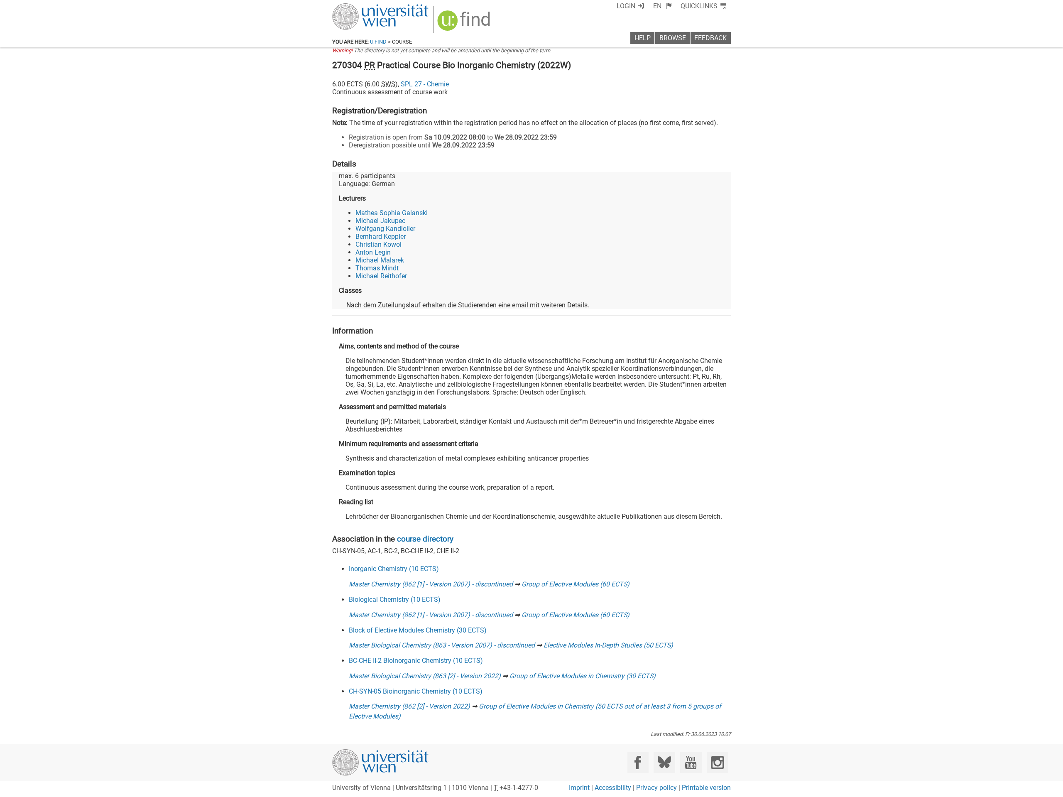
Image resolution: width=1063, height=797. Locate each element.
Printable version (706, 788)
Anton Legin (373, 252)
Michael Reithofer (381, 276)
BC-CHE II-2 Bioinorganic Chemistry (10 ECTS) (416, 661)
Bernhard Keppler (380, 236)
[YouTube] (690, 762)
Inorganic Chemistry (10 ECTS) (394, 569)
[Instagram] (717, 762)
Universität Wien (360, 7)
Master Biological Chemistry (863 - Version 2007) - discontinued (442, 645)
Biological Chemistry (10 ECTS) (395, 599)
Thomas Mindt (377, 268)
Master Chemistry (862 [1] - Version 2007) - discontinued (431, 584)
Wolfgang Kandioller (385, 229)
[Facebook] (638, 762)
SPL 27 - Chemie (425, 84)
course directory (425, 539)
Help (642, 38)
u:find (378, 42)
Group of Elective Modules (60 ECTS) (575, 584)
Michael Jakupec (380, 221)
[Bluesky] (664, 762)
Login (626, 6)
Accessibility (613, 788)
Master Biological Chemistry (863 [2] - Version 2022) (425, 676)
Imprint (579, 788)
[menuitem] (662, 6)
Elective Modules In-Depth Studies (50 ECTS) (608, 645)
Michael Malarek (379, 260)
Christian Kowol (378, 244)
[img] (464, 23)
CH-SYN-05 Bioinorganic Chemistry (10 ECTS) (416, 691)
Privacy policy (656, 788)
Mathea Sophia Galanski (391, 213)
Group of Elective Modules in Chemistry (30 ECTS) (582, 676)
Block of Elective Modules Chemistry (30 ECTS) (418, 630)
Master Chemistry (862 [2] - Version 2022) (409, 706)
